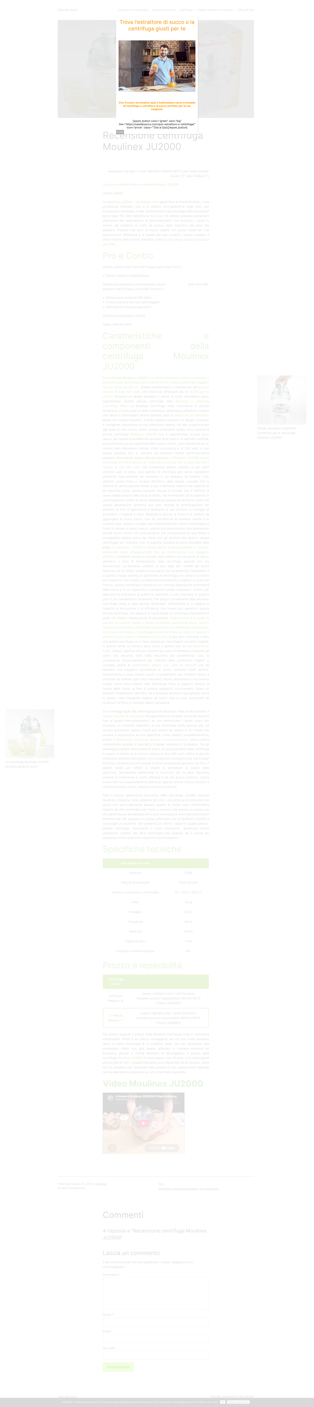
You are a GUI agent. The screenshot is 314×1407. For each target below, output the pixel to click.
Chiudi (120, 132)
